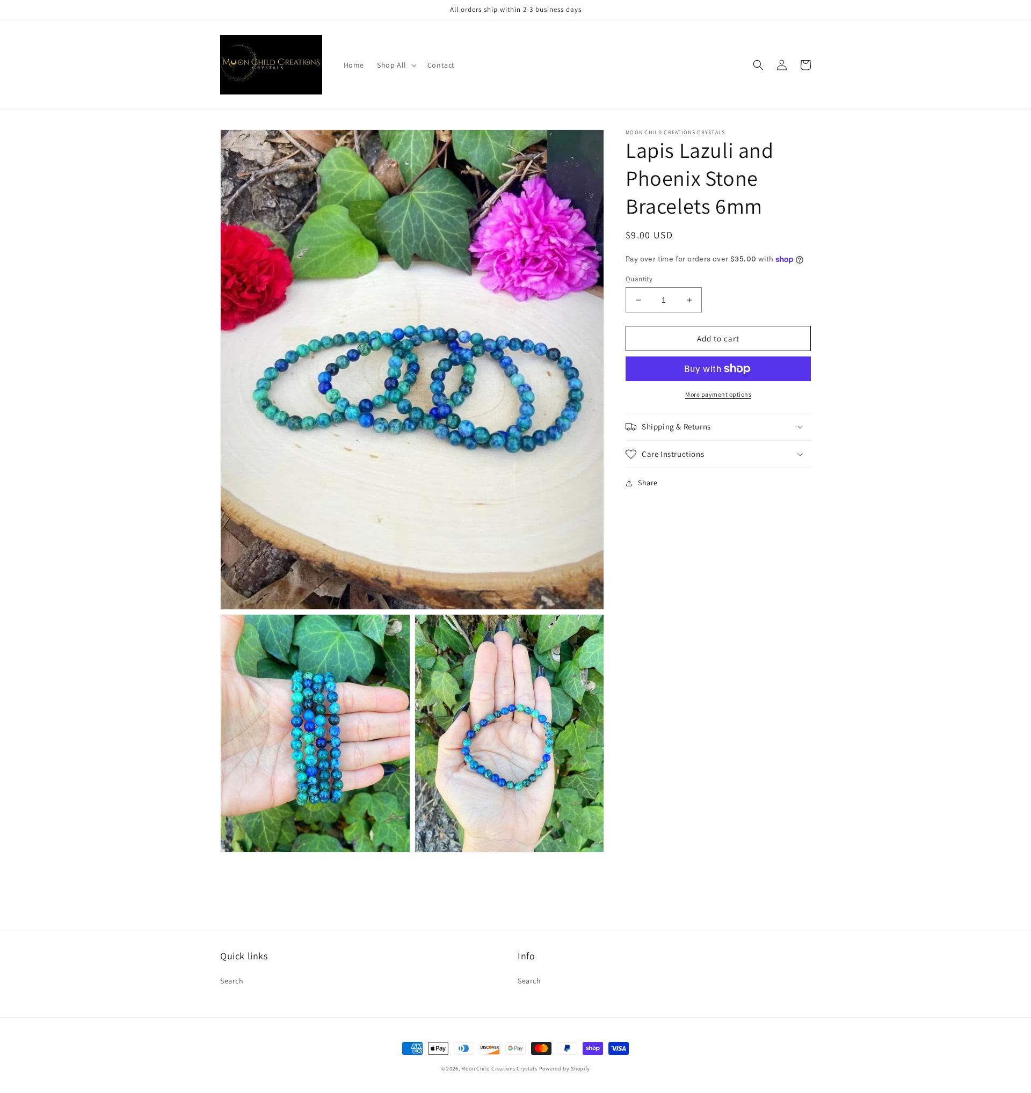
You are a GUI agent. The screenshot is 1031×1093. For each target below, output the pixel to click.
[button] (396, 65)
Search (232, 981)
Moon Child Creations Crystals (499, 1068)
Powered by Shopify (565, 1068)
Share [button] (648, 482)
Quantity (639, 278)
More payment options (718, 394)
